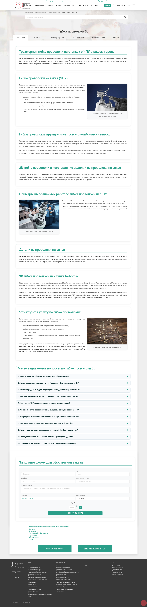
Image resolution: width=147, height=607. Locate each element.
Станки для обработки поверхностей (66, 584)
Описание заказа (26, 485)
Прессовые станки (61, 574)
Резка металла (32, 582)
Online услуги (69, 5)
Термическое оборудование (64, 587)
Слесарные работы (33, 587)
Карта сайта (26, 602)
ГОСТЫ (116, 37)
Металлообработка (33, 576)
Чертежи (24, 495)
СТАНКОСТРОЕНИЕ (82, 5)
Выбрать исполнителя (95, 549)
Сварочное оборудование (63, 579)
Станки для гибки (61, 581)
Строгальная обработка (35, 589)
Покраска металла (33, 581)
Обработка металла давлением (37, 577)
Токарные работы (33, 591)
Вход (128, 5)
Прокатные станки (61, 576)
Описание (20, 37)
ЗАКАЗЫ (50, 5)
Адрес (78, 471)
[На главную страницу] (25, 9)
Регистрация (121, 5)
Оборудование (98, 37)
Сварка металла (32, 586)
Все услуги (29, 13)
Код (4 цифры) (75, 503)
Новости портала (117, 569)
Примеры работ (57, 37)
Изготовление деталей (34, 567)
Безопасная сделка (117, 567)
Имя (22, 471)
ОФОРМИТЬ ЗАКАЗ (75, 513)
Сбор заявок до (81, 495)
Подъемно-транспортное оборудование (67, 572)
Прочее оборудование (62, 577)
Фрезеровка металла (34, 592)
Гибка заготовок (54, 13)
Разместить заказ (55, 549)
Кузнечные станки (61, 566)
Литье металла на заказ (34, 574)
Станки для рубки (61, 586)
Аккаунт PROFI (116, 566)
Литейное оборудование (63, 567)
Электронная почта (82, 478)
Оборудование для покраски (64, 569)
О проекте (15, 602)
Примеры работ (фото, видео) (38, 533)
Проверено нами (117, 572)
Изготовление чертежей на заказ (37, 572)
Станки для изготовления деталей (65, 582)
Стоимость (37, 37)
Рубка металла (32, 584)
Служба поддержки (117, 574)
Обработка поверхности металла (37, 579)
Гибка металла (40, 13)
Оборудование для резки (63, 571)
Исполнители (78, 37)
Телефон (24, 478)
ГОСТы (31, 539)
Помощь (114, 571)
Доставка (94, 5)
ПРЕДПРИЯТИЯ (39, 5)
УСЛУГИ (58, 5)
